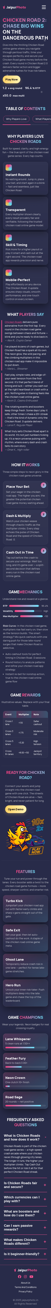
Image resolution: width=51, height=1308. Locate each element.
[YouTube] (31, 1277)
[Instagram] (25, 1277)
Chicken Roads (13, 322)
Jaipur (16, 7)
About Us (25, 1282)
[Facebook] (19, 1277)
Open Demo (16, 809)
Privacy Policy (25, 1291)
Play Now (11, 79)
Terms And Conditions (26, 1287)
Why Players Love (16, 119)
